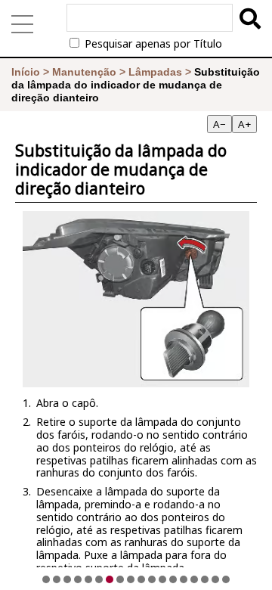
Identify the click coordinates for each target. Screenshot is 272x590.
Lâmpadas (155, 72)
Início (25, 72)
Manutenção (84, 72)
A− (219, 124)
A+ (244, 124)
